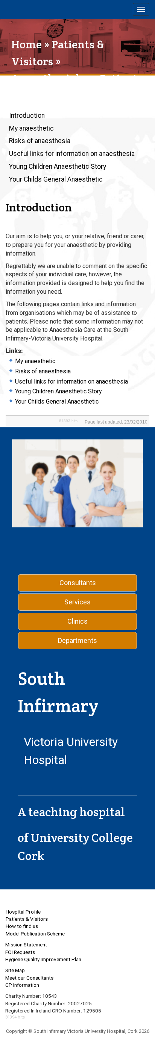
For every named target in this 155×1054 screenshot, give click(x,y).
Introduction (27, 115)
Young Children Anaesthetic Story (57, 166)
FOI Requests (20, 952)
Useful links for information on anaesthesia (72, 153)
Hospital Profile (23, 912)
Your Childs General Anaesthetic (56, 179)
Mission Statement (26, 945)
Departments (77, 640)
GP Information (22, 985)
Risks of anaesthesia (39, 141)
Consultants (77, 583)
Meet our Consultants (29, 978)
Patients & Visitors (27, 919)
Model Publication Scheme (35, 934)
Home (26, 44)
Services (77, 602)
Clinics (77, 621)
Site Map (15, 970)
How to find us (22, 926)
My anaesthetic (31, 128)
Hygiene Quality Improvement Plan (43, 959)
